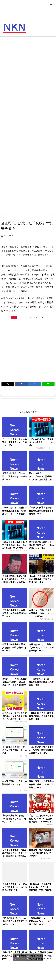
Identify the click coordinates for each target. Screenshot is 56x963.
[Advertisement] (28, 67)
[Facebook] (21, 384)
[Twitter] (7, 384)
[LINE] (48, 384)
